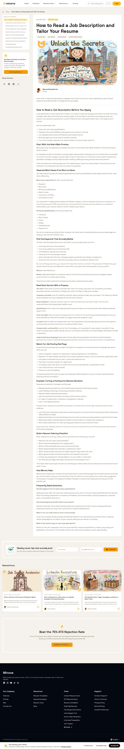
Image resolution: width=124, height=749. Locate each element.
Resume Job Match (71, 703)
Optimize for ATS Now (61, 645)
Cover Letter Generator (72, 717)
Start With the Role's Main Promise (15, 23)
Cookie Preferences (101, 710)
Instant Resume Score (72, 696)
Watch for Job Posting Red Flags (15, 35)
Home (27, 3)
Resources (63, 3)
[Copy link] (18, 84)
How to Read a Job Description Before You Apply (16, 20)
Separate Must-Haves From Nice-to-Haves (17, 26)
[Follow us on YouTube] (11, 683)
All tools (67, 727)
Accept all (114, 745)
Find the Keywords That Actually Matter (17, 29)
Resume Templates (40, 696)
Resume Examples (40, 699)
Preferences (88, 745)
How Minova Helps (11, 44)
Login (117, 3)
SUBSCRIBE (112, 549)
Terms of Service (100, 699)
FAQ (4, 703)
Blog (7, 12)
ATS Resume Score (71, 699)
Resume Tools (39, 703)
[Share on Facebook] (14, 84)
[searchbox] (99, 3)
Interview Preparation (72, 720)
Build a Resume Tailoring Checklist (15, 41)
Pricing (75, 3)
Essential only (101, 745)
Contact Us (7, 706)
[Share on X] (4, 84)
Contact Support (100, 696)
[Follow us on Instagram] (8, 683)
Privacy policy (66, 747)
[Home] (3, 12)
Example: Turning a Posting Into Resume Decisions (17, 38)
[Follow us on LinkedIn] (4, 683)
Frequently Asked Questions (14, 47)
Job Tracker (68, 724)
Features (36, 3)
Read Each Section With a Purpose (15, 32)
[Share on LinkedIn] (9, 84)
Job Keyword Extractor (72, 710)
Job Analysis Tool (70, 713)
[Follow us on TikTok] (15, 683)
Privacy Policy (99, 703)
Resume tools (48, 3)
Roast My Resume (70, 706)
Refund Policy (99, 706)
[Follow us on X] (18, 683)
